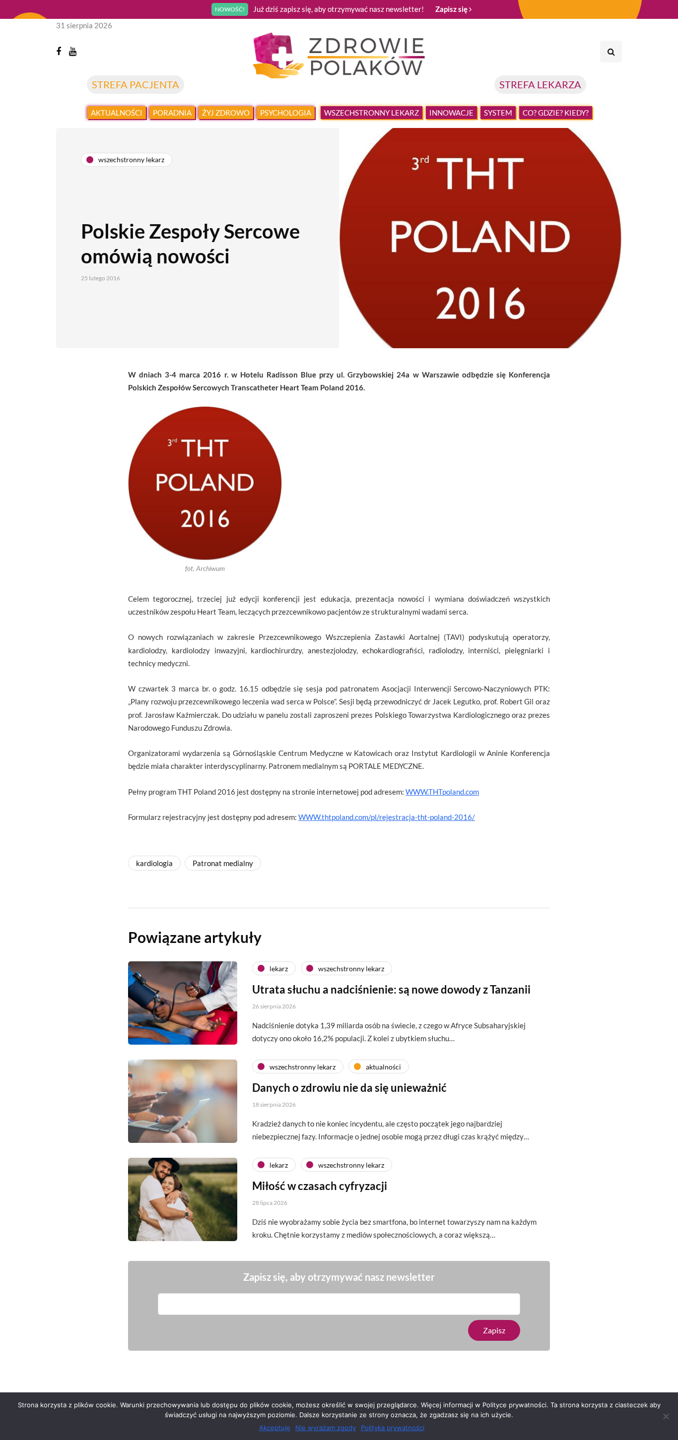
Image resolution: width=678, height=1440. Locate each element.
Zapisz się (452, 8)
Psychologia (285, 112)
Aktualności (116, 112)
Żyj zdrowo (226, 112)
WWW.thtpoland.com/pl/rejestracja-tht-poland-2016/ (386, 817)
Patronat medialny (223, 863)
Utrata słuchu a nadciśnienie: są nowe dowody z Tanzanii (391, 989)
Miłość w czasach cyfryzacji (319, 1185)
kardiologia (154, 863)
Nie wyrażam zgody (325, 1428)
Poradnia (172, 112)
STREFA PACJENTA (135, 84)
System (498, 112)
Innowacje (451, 112)
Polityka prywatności (392, 1428)
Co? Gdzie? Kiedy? (556, 112)
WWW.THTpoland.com (442, 791)
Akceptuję (274, 1428)
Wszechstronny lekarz (371, 112)
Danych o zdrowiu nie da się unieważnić (349, 1087)
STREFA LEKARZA (540, 84)
